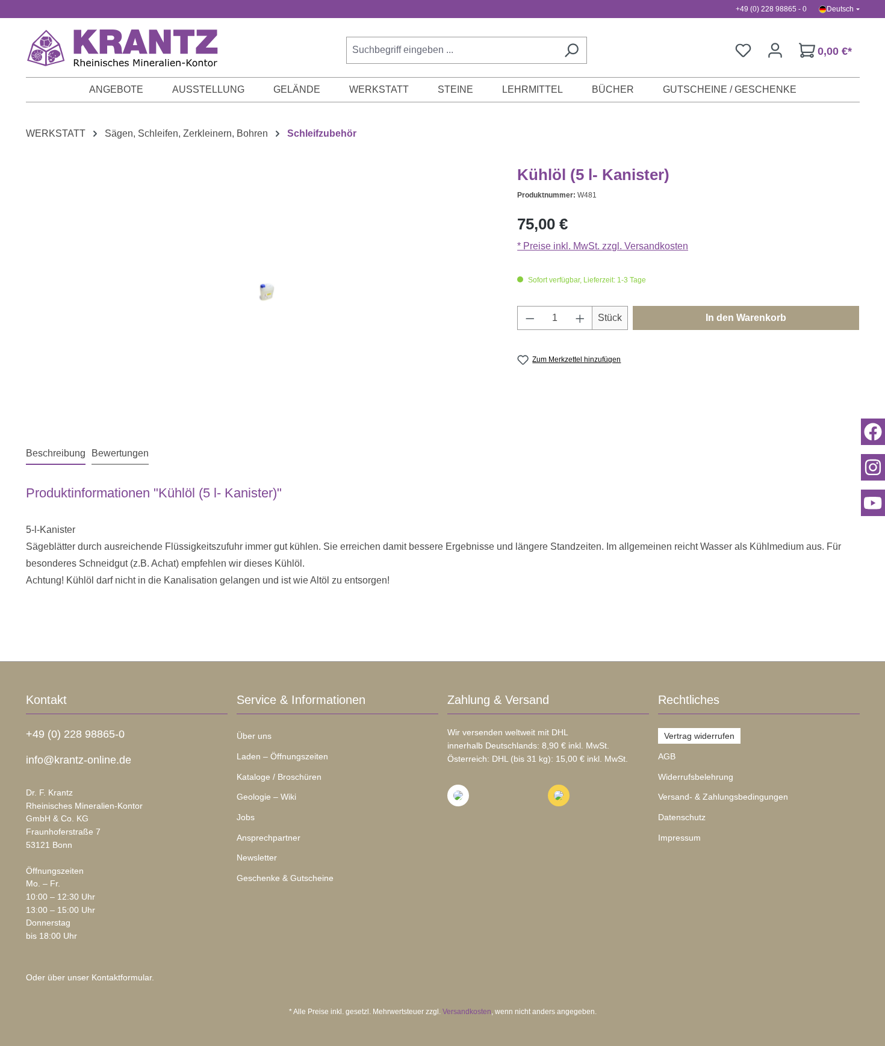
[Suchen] (571, 50)
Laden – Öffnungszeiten (282, 756)
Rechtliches (688, 699)
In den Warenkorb (746, 318)
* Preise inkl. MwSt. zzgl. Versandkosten (602, 246)
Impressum (679, 837)
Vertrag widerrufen (699, 736)
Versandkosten (466, 1011)
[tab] (55, 454)
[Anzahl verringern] (529, 318)
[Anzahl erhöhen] (580, 318)
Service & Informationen (301, 699)
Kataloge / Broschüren (279, 777)
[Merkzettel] (743, 50)
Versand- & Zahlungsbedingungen (723, 797)
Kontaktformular (122, 977)
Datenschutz (682, 817)
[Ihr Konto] (775, 50)
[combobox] (451, 50)
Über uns (254, 736)
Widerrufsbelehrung (695, 777)
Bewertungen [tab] (120, 453)
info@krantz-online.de (78, 760)
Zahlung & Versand (498, 699)
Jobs (246, 817)
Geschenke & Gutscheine (285, 878)
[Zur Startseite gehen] (116, 47)
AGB (666, 756)
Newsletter (257, 857)
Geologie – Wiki (266, 797)
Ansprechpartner (268, 837)
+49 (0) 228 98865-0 (75, 734)
